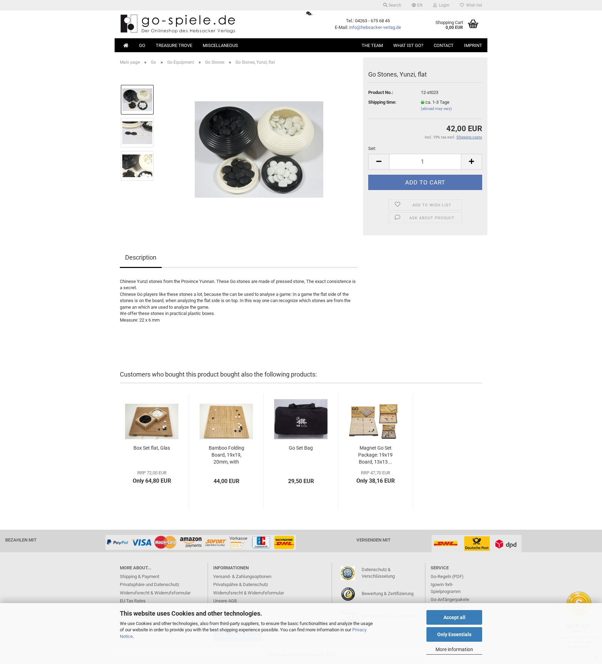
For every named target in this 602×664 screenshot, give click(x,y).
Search (394, 5)
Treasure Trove (174, 45)
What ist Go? (408, 45)
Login (443, 5)
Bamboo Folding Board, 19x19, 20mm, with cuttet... (226, 455)
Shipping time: (382, 102)
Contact (444, 45)
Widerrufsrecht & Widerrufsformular (155, 592)
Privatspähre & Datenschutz (240, 584)
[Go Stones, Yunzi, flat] (259, 148)
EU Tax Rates (133, 600)
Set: (372, 148)
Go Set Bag (301, 448)
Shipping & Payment (139, 576)
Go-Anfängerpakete (450, 599)
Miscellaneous (220, 45)
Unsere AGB (225, 600)
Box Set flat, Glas (151, 448)
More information (454, 649)
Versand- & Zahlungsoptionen (242, 576)
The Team (372, 45)
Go (142, 45)
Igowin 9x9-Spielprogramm (446, 588)
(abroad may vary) (436, 108)
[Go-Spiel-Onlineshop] (208, 24)
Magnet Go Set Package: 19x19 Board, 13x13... (375, 455)
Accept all (454, 617)
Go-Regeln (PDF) (447, 576)
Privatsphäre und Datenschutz (149, 584)
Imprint (473, 45)
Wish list (473, 5)
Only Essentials (454, 634)
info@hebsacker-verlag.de (375, 27)
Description (140, 257)
